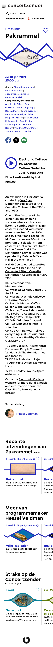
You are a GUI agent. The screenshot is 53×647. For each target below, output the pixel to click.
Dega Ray (28, 107)
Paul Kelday (26, 121)
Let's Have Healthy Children (19, 114)
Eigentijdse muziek (24, 87)
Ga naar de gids (13, 583)
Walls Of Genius (23, 131)
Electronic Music (14, 90)
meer (37, 452)
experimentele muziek (17, 94)
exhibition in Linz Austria (26, 197)
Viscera (9, 131)
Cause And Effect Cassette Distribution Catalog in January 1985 (26, 275)
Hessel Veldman (27, 413)
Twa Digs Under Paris (25, 128)
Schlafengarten (13, 124)
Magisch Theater (14, 117)
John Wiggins (29, 111)
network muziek (13, 97)
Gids (22, 13)
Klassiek (10, 590)
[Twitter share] (16, 140)
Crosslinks (12, 29)
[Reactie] (24, 140)
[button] (11, 163)
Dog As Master (13, 111)
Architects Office (14, 104)
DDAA (19, 107)
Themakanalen (15, 18)
